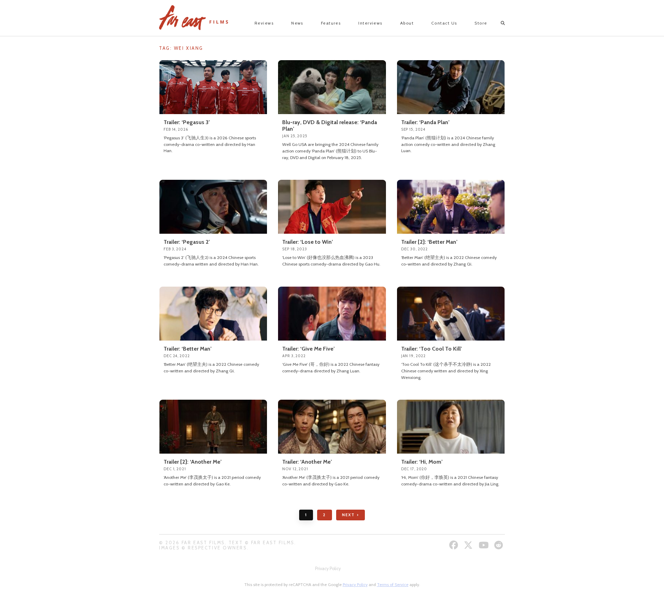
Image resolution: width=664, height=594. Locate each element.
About (407, 23)
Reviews (264, 23)
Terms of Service (392, 584)
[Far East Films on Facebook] (454, 545)
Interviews (370, 23)
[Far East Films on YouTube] (484, 545)
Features (331, 23)
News (297, 23)
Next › (350, 514)
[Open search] (497, 23)
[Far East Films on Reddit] (499, 545)
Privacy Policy (328, 568)
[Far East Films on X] (469, 545)
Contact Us (444, 23)
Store (480, 23)
